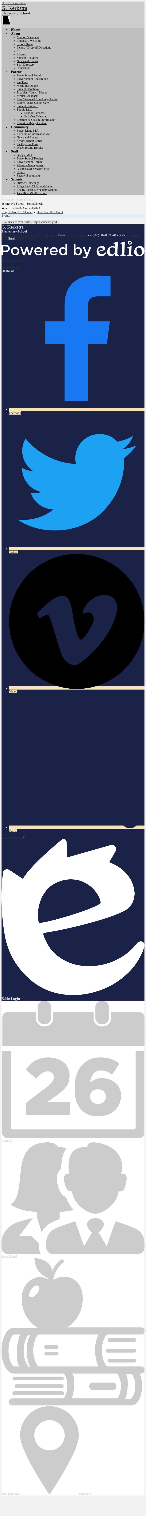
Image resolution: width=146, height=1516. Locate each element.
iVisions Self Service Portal (33, 168)
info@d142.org (26, 238)
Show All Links (11, 267)
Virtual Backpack (27, 95)
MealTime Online (27, 85)
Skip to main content (14, 3)
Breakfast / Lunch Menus (32, 92)
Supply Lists (24, 109)
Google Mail (24, 155)
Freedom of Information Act (33, 134)
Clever (21, 172)
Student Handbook (28, 89)
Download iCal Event (50, 212)
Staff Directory (26, 64)
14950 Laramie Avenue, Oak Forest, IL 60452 (29, 235)
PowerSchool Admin (29, 161)
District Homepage (28, 183)
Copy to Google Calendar (17, 212)
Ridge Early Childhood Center (35, 186)
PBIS (20, 51)
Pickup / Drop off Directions (34, 47)
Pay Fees (22, 82)
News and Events (27, 61)
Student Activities (27, 57)
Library (21, 54)
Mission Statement (28, 37)
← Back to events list (17, 222)
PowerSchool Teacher (30, 158)
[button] (15, 33)
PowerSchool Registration (32, 78)
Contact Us (23, 68)
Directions (85, 1493)
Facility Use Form (27, 144)
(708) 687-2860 (76, 235)
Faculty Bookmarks (28, 175)
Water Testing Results (30, 147)
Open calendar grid (45, 222)
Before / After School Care (33, 102)
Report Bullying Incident (32, 123)
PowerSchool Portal (29, 75)
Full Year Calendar (35, 116)
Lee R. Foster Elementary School (37, 189)
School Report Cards (29, 140)
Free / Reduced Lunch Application (37, 99)
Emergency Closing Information (36, 119)
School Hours (25, 44)
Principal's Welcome (29, 40)
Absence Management (30, 165)
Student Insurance (27, 106)
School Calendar (34, 113)
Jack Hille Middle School (32, 193)
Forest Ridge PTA (28, 130)
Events (6, 215)
